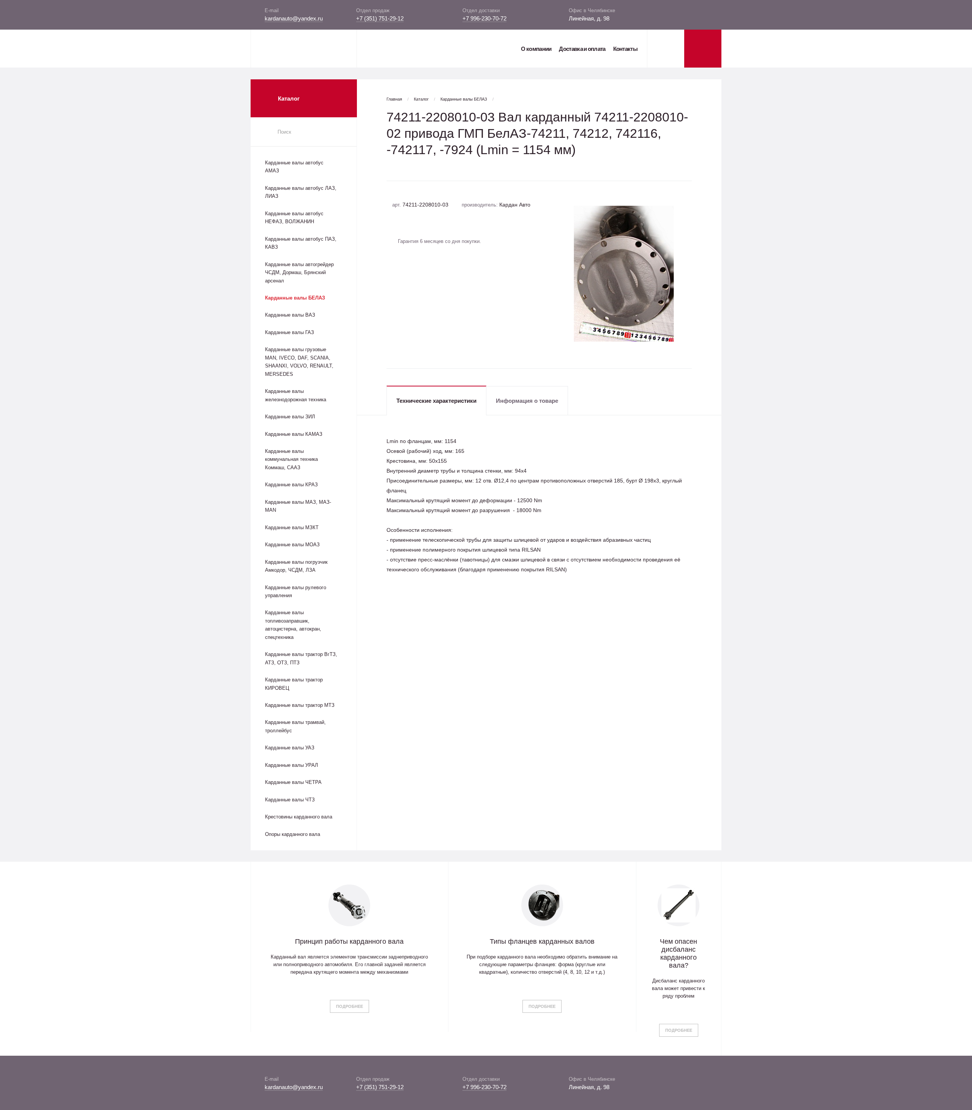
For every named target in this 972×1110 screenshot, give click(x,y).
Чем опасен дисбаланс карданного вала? (678, 953)
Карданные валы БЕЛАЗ (295, 298)
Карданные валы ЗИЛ (290, 416)
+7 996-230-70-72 (484, 18)
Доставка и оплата (582, 49)
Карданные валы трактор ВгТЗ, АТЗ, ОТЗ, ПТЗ (301, 658)
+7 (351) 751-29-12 (380, 18)
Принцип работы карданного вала (349, 941)
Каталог (421, 99)
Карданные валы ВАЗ (290, 315)
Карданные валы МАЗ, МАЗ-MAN (298, 506)
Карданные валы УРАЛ (291, 765)
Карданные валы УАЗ (289, 748)
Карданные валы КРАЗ (291, 484)
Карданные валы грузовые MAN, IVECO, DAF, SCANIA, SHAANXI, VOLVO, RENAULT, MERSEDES (299, 362)
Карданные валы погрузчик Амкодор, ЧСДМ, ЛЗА (296, 566)
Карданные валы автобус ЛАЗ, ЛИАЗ (300, 192)
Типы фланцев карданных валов (542, 941)
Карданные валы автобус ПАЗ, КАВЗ (300, 243)
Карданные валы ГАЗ (289, 332)
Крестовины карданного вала (298, 817)
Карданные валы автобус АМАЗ (294, 166)
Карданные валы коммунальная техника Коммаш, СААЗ (291, 459)
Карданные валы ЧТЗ (290, 800)
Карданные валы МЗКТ (292, 527)
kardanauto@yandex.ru (294, 18)
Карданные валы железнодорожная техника (295, 395)
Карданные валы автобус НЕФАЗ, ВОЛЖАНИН (294, 217)
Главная (394, 99)
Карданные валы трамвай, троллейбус (295, 726)
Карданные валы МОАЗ (292, 544)
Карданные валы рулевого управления (295, 591)
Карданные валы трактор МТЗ (300, 705)
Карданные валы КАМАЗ (293, 434)
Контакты (625, 49)
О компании (536, 49)
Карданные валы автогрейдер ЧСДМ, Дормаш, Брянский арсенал (299, 273)
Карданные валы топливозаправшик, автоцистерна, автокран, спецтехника (293, 625)
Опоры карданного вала (292, 834)
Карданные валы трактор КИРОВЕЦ (294, 684)
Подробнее (349, 1006)
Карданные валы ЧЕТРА (293, 782)
